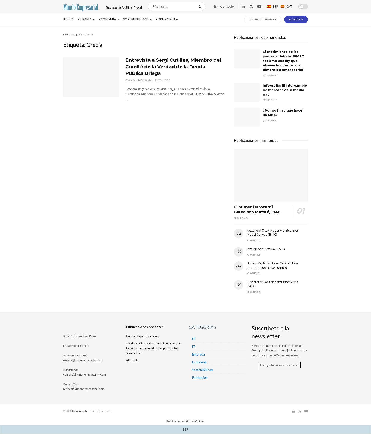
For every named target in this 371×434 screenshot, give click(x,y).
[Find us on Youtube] (259, 6)
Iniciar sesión (226, 6)
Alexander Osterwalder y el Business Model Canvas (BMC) (273, 233)
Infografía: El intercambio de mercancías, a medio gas (285, 89)
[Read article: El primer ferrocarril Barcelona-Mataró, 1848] (271, 175)
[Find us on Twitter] (251, 6)
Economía (107, 19)
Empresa (85, 19)
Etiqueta (77, 34)
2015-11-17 (163, 80)
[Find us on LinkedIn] (243, 6)
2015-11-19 (271, 100)
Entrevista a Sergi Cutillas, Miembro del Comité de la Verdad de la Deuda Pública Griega (173, 66)
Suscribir (296, 19)
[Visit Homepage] (80, 6)
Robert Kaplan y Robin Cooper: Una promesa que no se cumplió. (272, 265)
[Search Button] (200, 6)
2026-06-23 (271, 75)
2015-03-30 (271, 120)
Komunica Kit (80, 411)
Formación (165, 19)
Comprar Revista (263, 19)
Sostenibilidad (136, 19)
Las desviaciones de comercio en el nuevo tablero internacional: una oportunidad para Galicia (154, 348)
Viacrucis (132, 360)
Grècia (89, 34)
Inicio (68, 19)
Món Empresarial (142, 80)
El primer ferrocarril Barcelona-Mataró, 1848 (257, 209)
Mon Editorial (80, 345)
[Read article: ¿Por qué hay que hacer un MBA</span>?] (247, 117)
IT (193, 339)
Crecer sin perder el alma (142, 336)
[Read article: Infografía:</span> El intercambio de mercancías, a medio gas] (247, 92)
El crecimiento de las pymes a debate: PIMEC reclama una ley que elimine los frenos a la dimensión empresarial (283, 61)
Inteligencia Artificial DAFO (266, 249)
